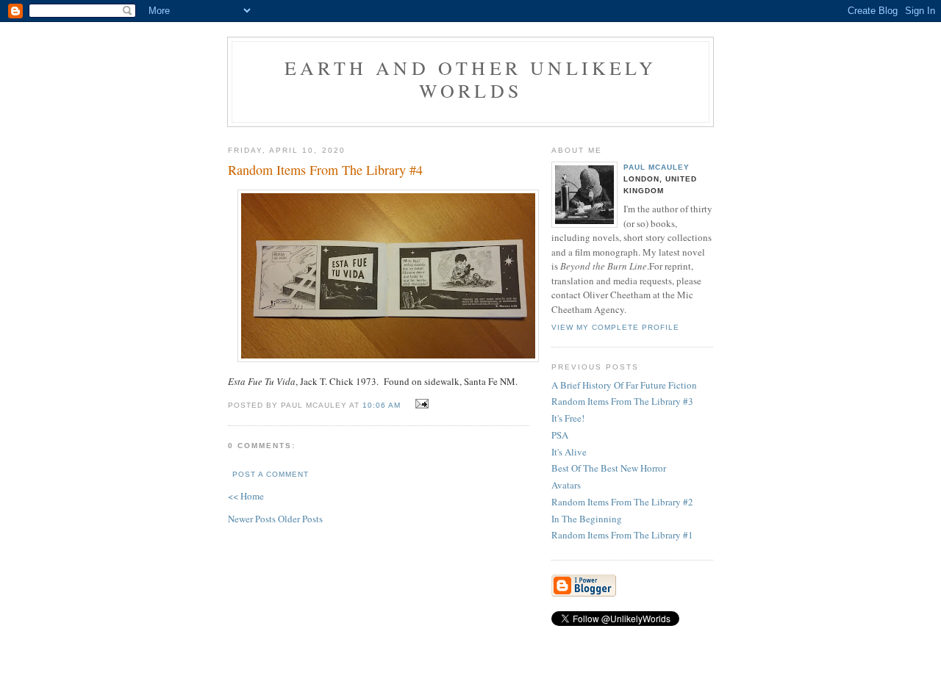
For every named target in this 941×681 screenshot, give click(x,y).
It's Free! (567, 418)
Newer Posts (253, 518)
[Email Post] (420, 404)
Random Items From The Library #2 (622, 501)
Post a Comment (270, 474)
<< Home (246, 495)
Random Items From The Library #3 (622, 401)
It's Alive (569, 451)
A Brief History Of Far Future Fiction (624, 385)
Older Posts (300, 518)
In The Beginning (586, 518)
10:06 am (381, 405)
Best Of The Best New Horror (608, 468)
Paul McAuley (656, 167)
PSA (559, 435)
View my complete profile (615, 327)
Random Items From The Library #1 (622, 534)
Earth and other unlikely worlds (470, 79)
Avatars (566, 484)
